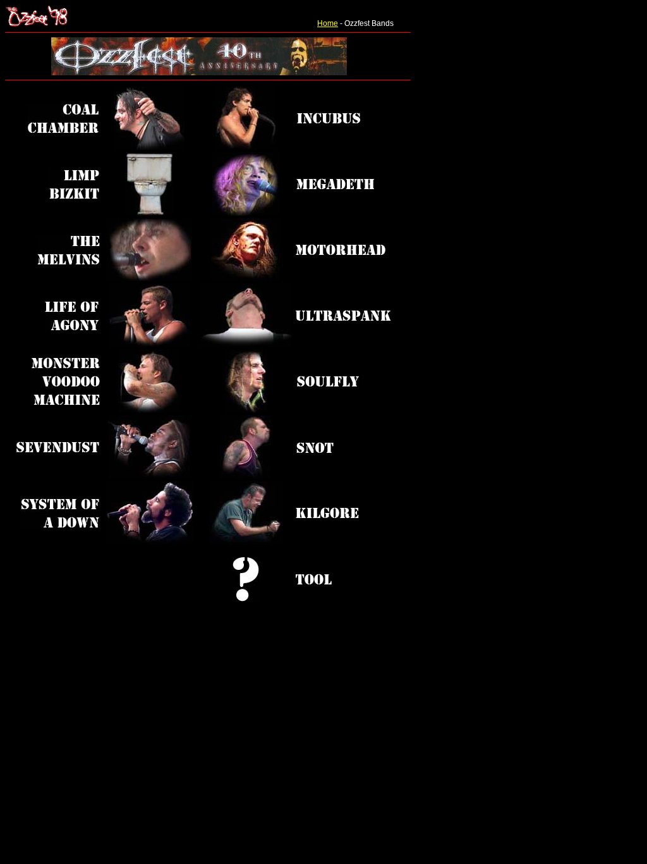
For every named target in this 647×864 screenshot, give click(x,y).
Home (327, 23)
